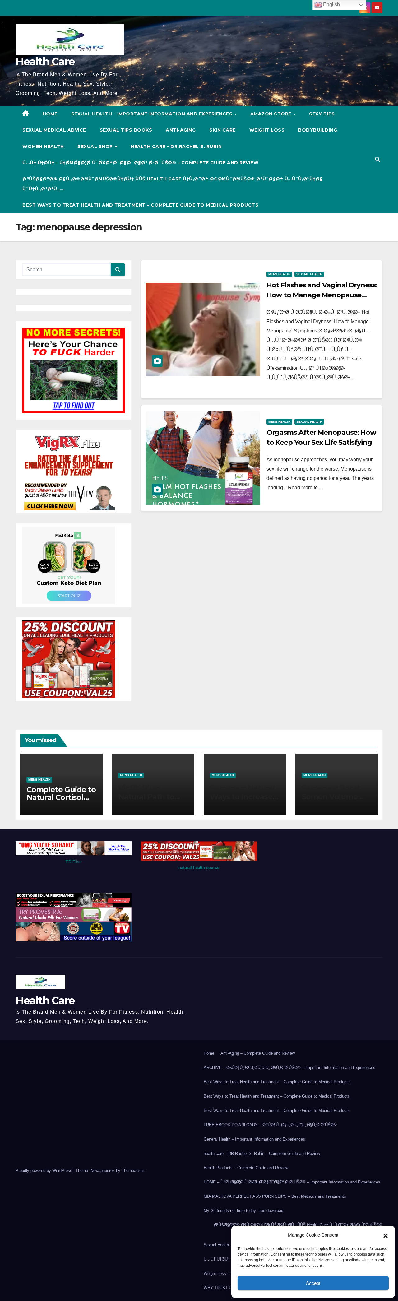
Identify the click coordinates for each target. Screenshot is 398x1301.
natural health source (198, 867)
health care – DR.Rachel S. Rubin (176, 146)
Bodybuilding (317, 130)
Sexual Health (309, 274)
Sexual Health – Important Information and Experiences (152, 114)
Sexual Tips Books (126, 130)
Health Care (45, 61)
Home (209, 1053)
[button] (385, 1235)
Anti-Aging (181, 130)
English (331, 4)
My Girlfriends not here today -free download (243, 1210)
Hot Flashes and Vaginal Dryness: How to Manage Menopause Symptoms (321, 295)
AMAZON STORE (271, 114)
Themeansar (133, 1170)
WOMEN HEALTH (43, 146)
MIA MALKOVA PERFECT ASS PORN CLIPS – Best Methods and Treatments (275, 1196)
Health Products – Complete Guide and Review (246, 1167)
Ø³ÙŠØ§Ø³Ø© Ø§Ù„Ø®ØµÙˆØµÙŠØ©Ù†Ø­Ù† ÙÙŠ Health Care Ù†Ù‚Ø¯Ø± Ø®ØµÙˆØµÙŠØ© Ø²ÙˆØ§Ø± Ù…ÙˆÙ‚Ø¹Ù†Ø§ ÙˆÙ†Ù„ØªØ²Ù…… (172, 184)
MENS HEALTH (279, 274)
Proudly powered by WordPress (44, 1170)
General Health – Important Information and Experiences (254, 1139)
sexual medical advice (54, 130)
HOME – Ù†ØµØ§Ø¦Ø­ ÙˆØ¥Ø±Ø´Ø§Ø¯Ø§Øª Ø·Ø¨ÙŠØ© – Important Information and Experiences (292, 1182)
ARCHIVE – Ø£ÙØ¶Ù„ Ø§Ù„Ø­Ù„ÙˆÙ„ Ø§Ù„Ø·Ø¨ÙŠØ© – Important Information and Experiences (289, 1067)
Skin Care (222, 130)
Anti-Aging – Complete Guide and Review (257, 1053)
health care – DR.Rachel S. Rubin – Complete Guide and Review (262, 1153)
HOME (50, 114)
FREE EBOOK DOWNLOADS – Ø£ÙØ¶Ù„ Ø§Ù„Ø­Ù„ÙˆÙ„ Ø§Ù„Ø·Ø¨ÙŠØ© (270, 1124)
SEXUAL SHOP (95, 146)
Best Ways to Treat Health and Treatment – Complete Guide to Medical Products (140, 205)
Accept (313, 1283)
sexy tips (322, 114)
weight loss (267, 130)
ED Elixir (73, 862)
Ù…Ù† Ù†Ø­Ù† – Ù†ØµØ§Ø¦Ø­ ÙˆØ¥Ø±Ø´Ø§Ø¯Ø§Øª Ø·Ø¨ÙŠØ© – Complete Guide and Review (140, 162)
